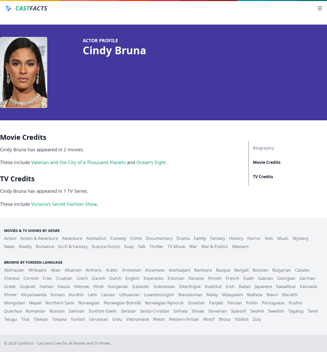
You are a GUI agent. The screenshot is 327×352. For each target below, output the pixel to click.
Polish (252, 303)
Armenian (131, 270)
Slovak (198, 311)
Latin (92, 294)
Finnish (215, 278)
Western (240, 246)
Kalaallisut (286, 286)
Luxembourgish (159, 294)
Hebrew (81, 286)
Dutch (115, 278)
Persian (234, 303)
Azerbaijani (179, 270)
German (307, 278)
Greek (10, 286)
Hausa (63, 286)
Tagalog (295, 311)
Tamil (313, 311)
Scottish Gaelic (103, 311)
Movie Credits (267, 162)
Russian (57, 311)
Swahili (257, 311)
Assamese (155, 270)
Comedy (118, 238)
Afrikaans (37, 270)
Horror (254, 238)
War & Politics (214, 246)
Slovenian (217, 311)
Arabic (112, 270)
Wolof (209, 319)
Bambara (203, 270)
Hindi (98, 286)
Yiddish (242, 319)
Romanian (35, 311)
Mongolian (14, 303)
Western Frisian (184, 319)
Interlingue (190, 286)
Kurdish (76, 294)
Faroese (196, 278)
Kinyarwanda (33, 294)
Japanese (263, 286)
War (193, 246)
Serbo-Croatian (154, 311)
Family (200, 238)
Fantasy (217, 238)
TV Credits (263, 176)
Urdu (117, 319)
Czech (82, 278)
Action (10, 238)
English (132, 278)
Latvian (108, 294)
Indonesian (164, 286)
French (232, 278)
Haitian (46, 286)
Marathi (289, 294)
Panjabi (216, 303)
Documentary (159, 238)
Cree (47, 278)
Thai (25, 319)
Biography (263, 148)
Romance (45, 246)
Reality (25, 246)
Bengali (241, 270)
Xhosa (224, 319)
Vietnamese (137, 319)
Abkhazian (14, 270)
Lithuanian (129, 294)
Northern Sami (59, 303)
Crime (136, 238)
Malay (212, 294)
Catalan (302, 270)
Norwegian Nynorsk (164, 303)
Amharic (94, 270)
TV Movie (176, 246)
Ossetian (196, 303)
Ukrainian (98, 319)
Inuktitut (213, 286)
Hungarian (118, 286)
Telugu (10, 319)
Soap (129, 246)
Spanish (238, 311)
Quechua (13, 311)
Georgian (286, 278)
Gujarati (28, 286)
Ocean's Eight (151, 162)
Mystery (300, 238)
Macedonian (190, 294)
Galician (265, 278)
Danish (99, 278)
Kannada (308, 286)
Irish (230, 286)
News (9, 246)
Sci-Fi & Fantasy (73, 246)
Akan (56, 270)
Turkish (78, 319)
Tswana (59, 319)
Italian (245, 286)
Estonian (176, 278)
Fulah (248, 278)
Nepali (35, 303)
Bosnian (260, 270)
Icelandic (140, 286)
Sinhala (180, 311)
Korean (58, 294)
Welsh (159, 319)
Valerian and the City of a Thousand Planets (78, 162)
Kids (269, 238)
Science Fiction (106, 246)
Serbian (128, 311)
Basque (223, 270)
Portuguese (273, 303)
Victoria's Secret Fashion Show (64, 204)
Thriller (157, 246)
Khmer (10, 294)
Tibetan (40, 319)
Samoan (77, 311)
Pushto (295, 303)
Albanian (73, 270)
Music (283, 238)
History (236, 238)
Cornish (31, 278)
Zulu (257, 319)
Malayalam (232, 294)
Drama (183, 238)
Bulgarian (281, 270)
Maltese (254, 294)
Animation (96, 238)
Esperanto (154, 278)
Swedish (276, 311)
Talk (142, 246)
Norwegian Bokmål (122, 303)
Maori (272, 294)
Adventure (72, 238)
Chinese (11, 278)
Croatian (64, 278)
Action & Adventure (39, 238)
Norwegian (89, 303)
